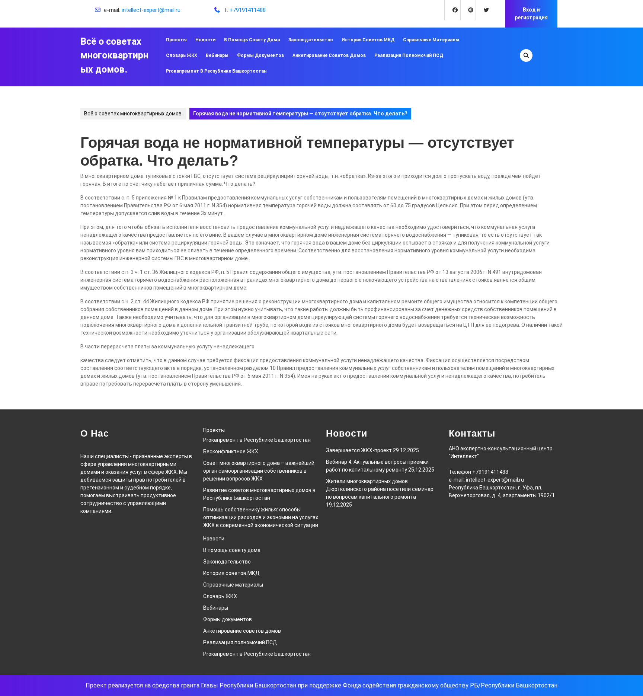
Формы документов (260, 55)
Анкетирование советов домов (329, 55)
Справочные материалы (431, 39)
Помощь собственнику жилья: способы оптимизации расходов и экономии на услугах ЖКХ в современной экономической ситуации (260, 517)
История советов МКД (368, 39)
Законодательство (310, 39)
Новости (205, 39)
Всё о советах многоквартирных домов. (114, 55)
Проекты (176, 39)
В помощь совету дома (252, 39)
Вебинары (217, 55)
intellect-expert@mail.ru (151, 10)
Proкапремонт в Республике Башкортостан (216, 71)
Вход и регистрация (531, 13)
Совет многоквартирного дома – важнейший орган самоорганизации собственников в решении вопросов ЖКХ (258, 471)
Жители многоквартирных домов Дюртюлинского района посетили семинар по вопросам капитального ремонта (380, 489)
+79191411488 (248, 10)
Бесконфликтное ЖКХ (230, 451)
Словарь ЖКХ (181, 55)
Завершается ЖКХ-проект (359, 450)
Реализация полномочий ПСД (408, 55)
